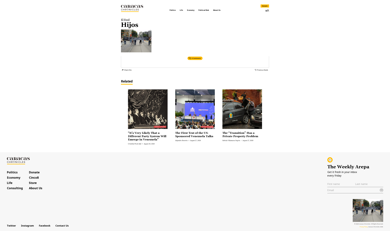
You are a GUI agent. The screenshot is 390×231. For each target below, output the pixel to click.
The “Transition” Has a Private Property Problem (240, 134)
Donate (265, 6)
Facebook (44, 225)
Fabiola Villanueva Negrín (231, 140)
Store (33, 182)
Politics (173, 10)
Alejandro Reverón (181, 140)
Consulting (15, 188)
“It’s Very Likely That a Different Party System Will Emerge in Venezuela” (147, 136)
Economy (190, 10)
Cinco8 (34, 177)
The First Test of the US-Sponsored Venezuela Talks (194, 134)
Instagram (27, 225)
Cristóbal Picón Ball (134, 144)
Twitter (11, 225)
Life (181, 10)
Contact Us (62, 225)
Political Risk (203, 10)
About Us (216, 10)
